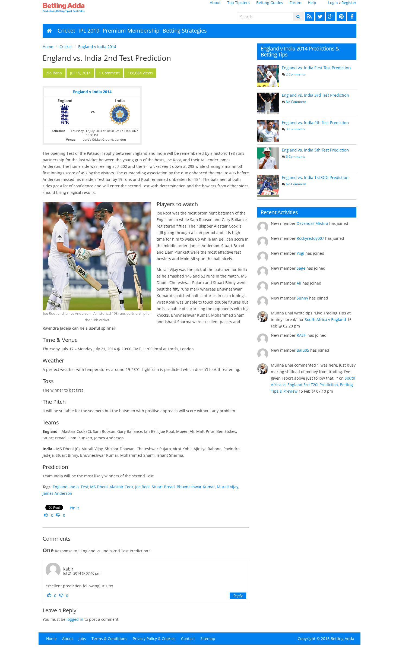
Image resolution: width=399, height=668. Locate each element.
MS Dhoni (99, 486)
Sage (301, 268)
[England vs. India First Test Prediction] (268, 76)
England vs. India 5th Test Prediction (315, 150)
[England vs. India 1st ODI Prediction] (268, 186)
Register (348, 2)
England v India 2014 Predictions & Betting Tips (300, 51)
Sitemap (207, 638)
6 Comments (295, 156)
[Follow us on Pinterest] (340, 16)
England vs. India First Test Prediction (316, 67)
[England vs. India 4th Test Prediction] (268, 131)
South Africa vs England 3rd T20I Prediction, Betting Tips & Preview (313, 385)
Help (312, 2)
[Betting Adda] (79, 7)
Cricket (66, 30)
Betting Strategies (185, 30)
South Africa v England (325, 319)
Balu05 (303, 350)
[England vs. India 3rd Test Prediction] (268, 103)
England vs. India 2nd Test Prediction (107, 58)
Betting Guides (269, 2)
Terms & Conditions (109, 638)
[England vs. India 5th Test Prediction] (268, 158)
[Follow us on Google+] (330, 16)
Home (48, 46)
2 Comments (295, 74)
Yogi (300, 253)
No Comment (296, 101)
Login (333, 2)
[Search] (298, 16)
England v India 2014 (97, 46)
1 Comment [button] (109, 72)
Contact (188, 638)
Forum (295, 2)
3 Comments (295, 129)
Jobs (82, 638)
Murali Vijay (227, 486)
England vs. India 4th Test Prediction (315, 122)
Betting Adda (342, 638)
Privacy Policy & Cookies (154, 638)
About (215, 2)
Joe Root (142, 486)
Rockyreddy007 (310, 238)
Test (84, 486)
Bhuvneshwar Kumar (196, 486)
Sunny (302, 298)
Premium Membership (131, 30)
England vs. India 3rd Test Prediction (315, 95)
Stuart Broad (163, 486)
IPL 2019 (88, 30)
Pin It (74, 508)
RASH (301, 335)
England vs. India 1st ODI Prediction (315, 177)
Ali (299, 283)
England (60, 486)
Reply (237, 595)
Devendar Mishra (312, 223)
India (74, 486)
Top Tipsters (238, 2)
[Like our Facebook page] (351, 16)
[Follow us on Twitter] (319, 16)
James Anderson (57, 493)
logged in (74, 619)
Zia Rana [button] (54, 72)
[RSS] (308, 16)
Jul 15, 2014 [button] (80, 72)
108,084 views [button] (140, 72)
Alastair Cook (121, 486)
